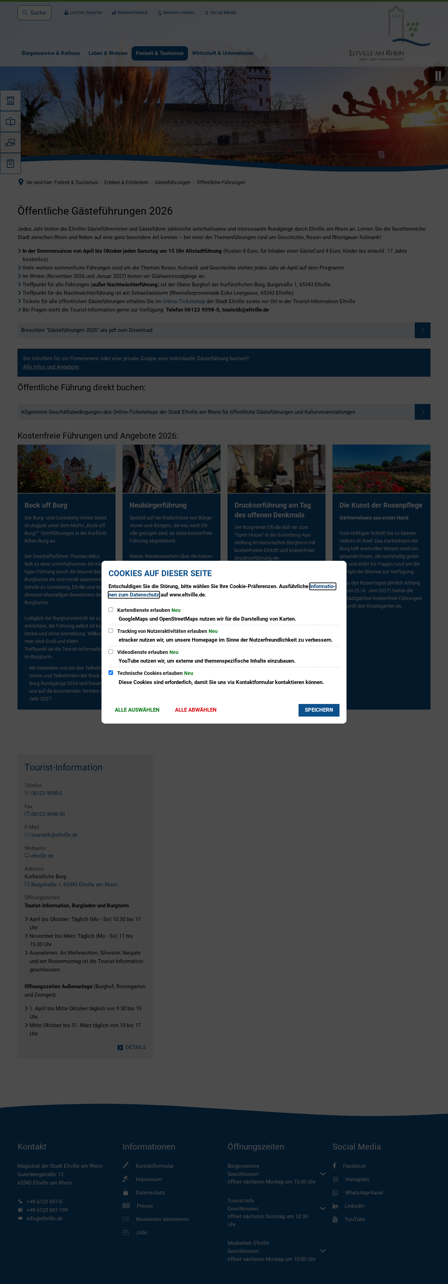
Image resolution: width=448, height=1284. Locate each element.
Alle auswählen (137, 710)
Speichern (319, 710)
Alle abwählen (196, 710)
